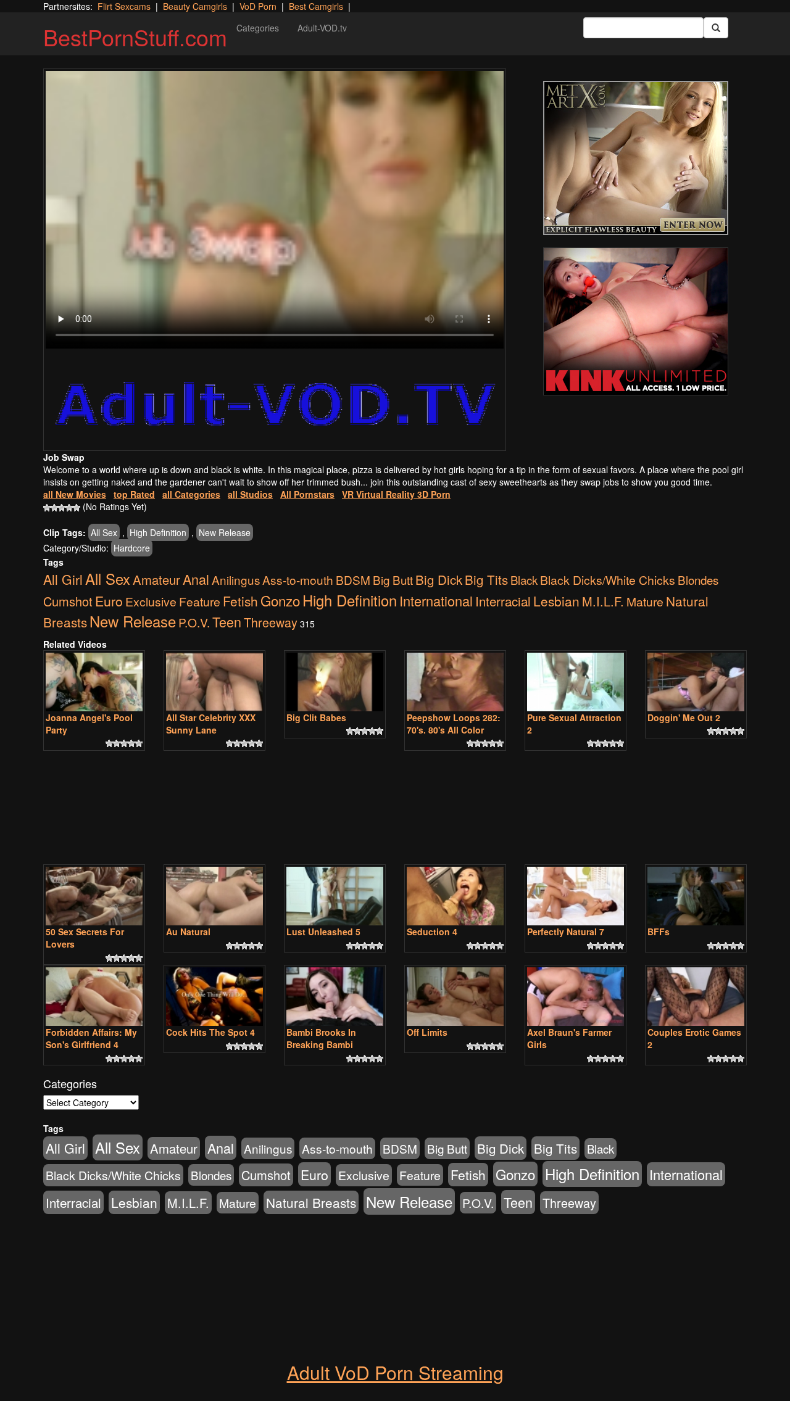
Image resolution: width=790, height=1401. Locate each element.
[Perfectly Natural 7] (575, 896)
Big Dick (438, 579)
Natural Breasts (311, 1202)
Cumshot (68, 601)
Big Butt (393, 579)
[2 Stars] (54, 507)
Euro (109, 600)
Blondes (698, 579)
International (436, 600)
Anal (196, 579)
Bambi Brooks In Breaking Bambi (321, 1038)
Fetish (240, 601)
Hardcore (132, 548)
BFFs (658, 931)
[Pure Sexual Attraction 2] (575, 682)
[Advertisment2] (636, 321)
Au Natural (188, 931)
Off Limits (427, 1032)
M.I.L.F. (603, 601)
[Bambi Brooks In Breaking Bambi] (334, 996)
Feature (199, 601)
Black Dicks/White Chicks (607, 580)
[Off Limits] (455, 996)
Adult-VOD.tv (322, 28)
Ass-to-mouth (297, 579)
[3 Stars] (61, 507)
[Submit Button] (716, 27)
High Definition (158, 532)
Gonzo (280, 600)
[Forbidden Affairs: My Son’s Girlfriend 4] (94, 996)
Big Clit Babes (316, 717)
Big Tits (486, 579)
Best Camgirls (316, 6)
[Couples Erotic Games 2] (695, 996)
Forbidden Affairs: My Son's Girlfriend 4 (91, 1038)
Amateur (156, 580)
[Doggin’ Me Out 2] (695, 682)
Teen (226, 621)
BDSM (353, 579)
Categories (257, 28)
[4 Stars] (69, 507)
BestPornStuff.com (135, 36)
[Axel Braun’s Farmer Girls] (575, 996)
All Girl (63, 579)
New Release (225, 532)
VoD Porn (257, 6)
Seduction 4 (432, 931)
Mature (644, 601)
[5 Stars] (76, 507)
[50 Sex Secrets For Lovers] (94, 896)
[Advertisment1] (636, 158)
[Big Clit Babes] (334, 682)
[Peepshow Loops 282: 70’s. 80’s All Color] (455, 682)
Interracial (503, 601)
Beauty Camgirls (195, 6)
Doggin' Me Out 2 (683, 717)
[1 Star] (47, 507)
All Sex (104, 532)
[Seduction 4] (455, 896)
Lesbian (556, 601)
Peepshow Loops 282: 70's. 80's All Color (454, 723)
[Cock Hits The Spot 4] (214, 996)
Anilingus (236, 579)
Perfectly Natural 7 (565, 931)
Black (524, 580)
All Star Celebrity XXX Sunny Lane (211, 723)
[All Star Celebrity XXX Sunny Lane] (214, 682)
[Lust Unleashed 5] (334, 896)
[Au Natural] (214, 896)
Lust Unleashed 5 (323, 931)
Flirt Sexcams (124, 6)
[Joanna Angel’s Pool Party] (94, 682)
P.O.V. (194, 622)
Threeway (270, 622)
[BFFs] (695, 896)
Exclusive (151, 601)
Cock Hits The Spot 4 (210, 1032)
